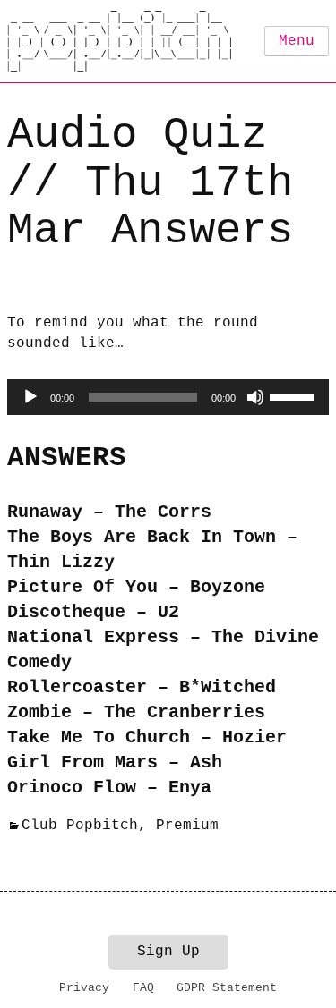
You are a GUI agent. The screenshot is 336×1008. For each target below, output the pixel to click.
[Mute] (255, 397)
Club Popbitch (80, 825)
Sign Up (168, 952)
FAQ (143, 988)
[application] (168, 397)
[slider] (295, 395)
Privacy (84, 988)
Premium (187, 825)
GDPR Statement (227, 988)
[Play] (30, 397)
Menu (296, 41)
